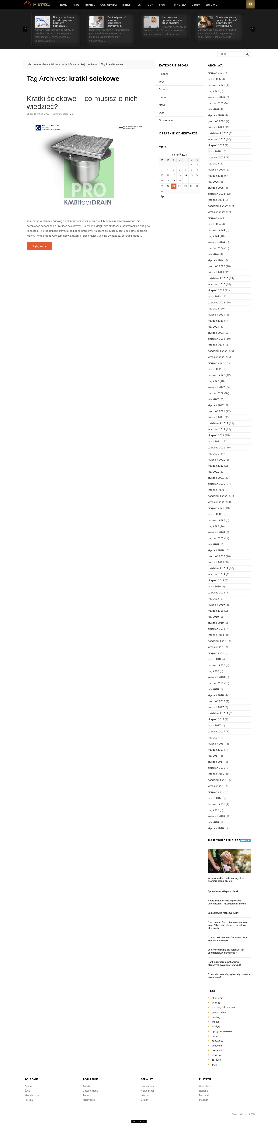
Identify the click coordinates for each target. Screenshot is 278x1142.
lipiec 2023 (214, 296)
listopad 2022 (216, 344)
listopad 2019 (216, 562)
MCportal (204, 1100)
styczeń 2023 (216, 332)
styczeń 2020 (216, 550)
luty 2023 (213, 326)
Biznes (126, 5)
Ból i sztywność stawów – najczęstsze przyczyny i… (116, 21)
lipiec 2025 (214, 151)
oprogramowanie (222, 1031)
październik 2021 (218, 423)
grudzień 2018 (216, 628)
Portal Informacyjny (37, 4)
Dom (151, 5)
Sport (163, 5)
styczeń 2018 (216, 695)
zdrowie (216, 1059)
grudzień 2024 (216, 193)
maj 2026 (213, 91)
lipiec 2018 (214, 659)
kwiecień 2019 (216, 604)
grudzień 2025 (216, 121)
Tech (139, 5)
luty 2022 (213, 399)
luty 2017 (213, 755)
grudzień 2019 (216, 556)
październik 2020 (218, 495)
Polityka (29, 1100)
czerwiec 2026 (216, 84)
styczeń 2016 (216, 828)
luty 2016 (213, 822)
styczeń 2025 (216, 187)
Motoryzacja (89, 1100)
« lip (161, 196)
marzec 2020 (216, 538)
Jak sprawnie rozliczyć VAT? (223, 913)
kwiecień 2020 (216, 532)
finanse (216, 1002)
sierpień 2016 (216, 791)
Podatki (87, 1086)
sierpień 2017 (216, 719)
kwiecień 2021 (216, 459)
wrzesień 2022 (216, 356)
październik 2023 (218, 278)
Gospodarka (108, 5)
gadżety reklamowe (223, 1007)
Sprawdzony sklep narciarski (223, 891)
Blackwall (204, 1095)
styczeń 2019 (216, 622)
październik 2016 (218, 779)
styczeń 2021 (216, 477)
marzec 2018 (216, 683)
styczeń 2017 (216, 761)
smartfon (217, 1054)
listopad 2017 (216, 707)
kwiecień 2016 (216, 816)
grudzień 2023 (216, 266)
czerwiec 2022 (216, 375)
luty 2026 (213, 109)
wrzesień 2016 (216, 785)
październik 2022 (218, 350)
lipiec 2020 (214, 513)
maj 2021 (213, 453)
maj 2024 (213, 236)
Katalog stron (148, 1086)
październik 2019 (218, 568)
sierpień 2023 (216, 290)
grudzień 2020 (216, 483)
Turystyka (179, 5)
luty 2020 (213, 544)
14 (185, 175)
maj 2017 (213, 737)
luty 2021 (213, 471)
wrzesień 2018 (216, 646)
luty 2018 (213, 689)
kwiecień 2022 (216, 387)
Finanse (90, 5)
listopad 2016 (216, 773)
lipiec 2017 (214, 725)
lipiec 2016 (214, 797)
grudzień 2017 (216, 701)
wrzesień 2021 (216, 429)
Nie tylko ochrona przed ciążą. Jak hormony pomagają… (63, 21)
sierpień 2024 (216, 217)
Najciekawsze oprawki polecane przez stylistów (172, 20)
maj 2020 (213, 526)
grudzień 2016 (216, 767)
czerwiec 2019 (216, 592)
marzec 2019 (216, 610)
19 (173, 180)
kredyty (216, 1026)
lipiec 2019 (214, 586)
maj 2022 (213, 381)
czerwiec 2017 (216, 731)
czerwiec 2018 (216, 665)
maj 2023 (213, 308)
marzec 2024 (216, 248)
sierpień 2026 (216, 72)
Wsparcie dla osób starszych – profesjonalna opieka (226, 880)
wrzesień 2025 (216, 139)
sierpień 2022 (216, 362)
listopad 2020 (216, 489)
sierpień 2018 (216, 652)
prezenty (217, 1050)
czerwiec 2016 (216, 804)
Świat (27, 1091)
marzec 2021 (216, 465)
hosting (216, 1017)
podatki (216, 1036)
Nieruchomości (32, 1095)
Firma (162, 97)
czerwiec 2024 (216, 229)
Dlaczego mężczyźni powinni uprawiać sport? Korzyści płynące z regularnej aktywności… (228, 925)
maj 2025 (213, 163)
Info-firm (145, 1095)
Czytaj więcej (39, 246)
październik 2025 (218, 133)
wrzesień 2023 (216, 284)
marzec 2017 (216, 749)
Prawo (86, 1095)
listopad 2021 (216, 417)
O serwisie (204, 1086)
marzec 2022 (216, 393)
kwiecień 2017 (216, 743)
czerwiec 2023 (216, 302)
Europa (28, 1086)
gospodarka (219, 1012)
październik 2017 (218, 713)
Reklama (203, 1091)
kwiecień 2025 (216, 169)
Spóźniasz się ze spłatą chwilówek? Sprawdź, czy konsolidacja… (227, 21)
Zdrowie (211, 5)
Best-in (144, 1100)
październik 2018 (218, 640)
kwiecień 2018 (216, 677)
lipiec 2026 (214, 78)
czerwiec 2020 (216, 520)
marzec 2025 (216, 175)
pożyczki (217, 1045)
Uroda (196, 5)
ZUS (214, 1064)
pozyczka (217, 1040)
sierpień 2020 (216, 507)
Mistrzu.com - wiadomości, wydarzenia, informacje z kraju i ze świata (62, 64)
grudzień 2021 (216, 411)
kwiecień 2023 (216, 314)
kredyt (215, 1021)
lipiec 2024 (214, 223)
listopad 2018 (216, 634)
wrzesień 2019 (216, 574)
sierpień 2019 (216, 580)
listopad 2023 (216, 272)
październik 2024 (218, 205)
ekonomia (217, 997)
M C (72, 114)
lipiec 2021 (214, 441)
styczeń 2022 (216, 405)
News (76, 5)
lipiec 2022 (214, 368)
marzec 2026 (216, 103)
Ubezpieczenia (90, 1091)
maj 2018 (213, 671)
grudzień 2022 (216, 338)
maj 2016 (213, 810)
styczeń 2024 (216, 260)
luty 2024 (213, 254)
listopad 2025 (216, 127)
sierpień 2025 (216, 145)
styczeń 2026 (216, 115)
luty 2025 (213, 181)
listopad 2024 (216, 199)
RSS (250, 4)
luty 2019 (213, 616)
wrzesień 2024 (216, 211)
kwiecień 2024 (216, 242)
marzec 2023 (216, 320)
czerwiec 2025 (216, 157)
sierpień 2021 (216, 435)
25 (168, 186)
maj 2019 (213, 598)
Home (63, 5)
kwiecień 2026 (216, 97)
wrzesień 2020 (216, 501)
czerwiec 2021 (216, 447)
